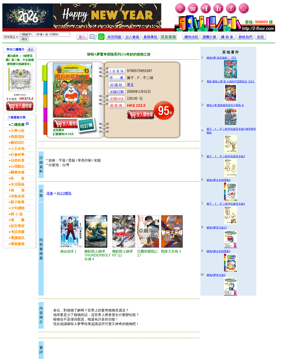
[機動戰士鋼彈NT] (124, 231)
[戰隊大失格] (172, 231)
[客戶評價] (93, 39)
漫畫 (49, 193)
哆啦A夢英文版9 (216, 275)
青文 (130, 84)
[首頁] (244, 13)
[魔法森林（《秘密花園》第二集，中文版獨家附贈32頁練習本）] (20, 79)
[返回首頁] (260, 39)
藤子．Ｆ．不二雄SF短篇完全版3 (226, 203)
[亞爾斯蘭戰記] (148, 231)
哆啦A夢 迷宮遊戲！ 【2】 (222, 57)
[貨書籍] (168, 39)
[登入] (82, 39)
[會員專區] (150, 39)
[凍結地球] (71, 231)
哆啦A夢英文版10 (217, 227)
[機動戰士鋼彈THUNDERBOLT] (97, 231)
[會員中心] (218, 13)
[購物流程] (191, 39)
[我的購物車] (193, 13)
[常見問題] (231, 13)
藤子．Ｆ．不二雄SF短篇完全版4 (226, 156)
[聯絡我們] (245, 39)
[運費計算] (209, 39)
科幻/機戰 (64, 193)
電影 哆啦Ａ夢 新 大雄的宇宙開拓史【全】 (231, 81)
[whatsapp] (101, 39)
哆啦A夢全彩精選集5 (219, 251)
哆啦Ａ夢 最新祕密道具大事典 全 (225, 105)
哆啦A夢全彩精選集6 (219, 180)
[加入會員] (206, 13)
